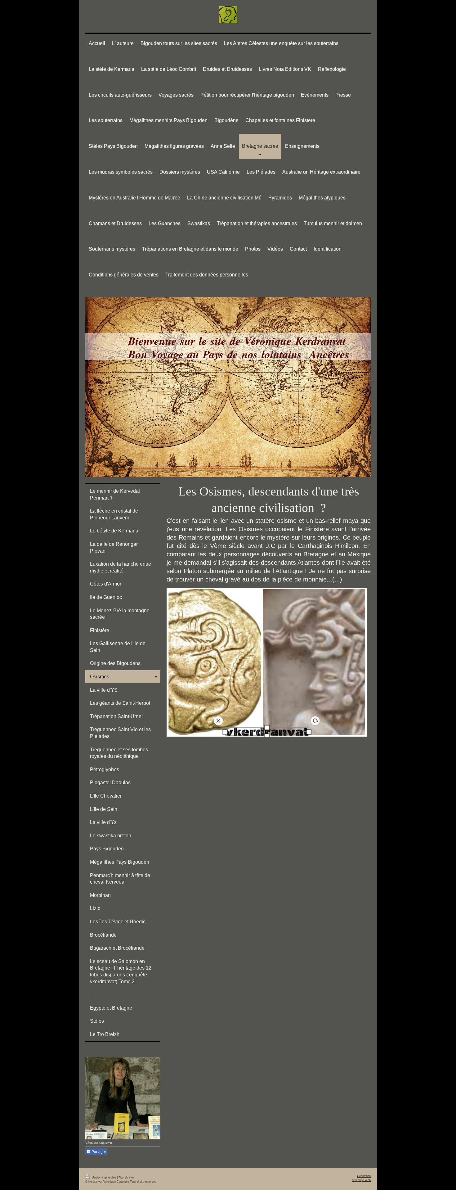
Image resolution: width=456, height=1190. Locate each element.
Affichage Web (361, 1180)
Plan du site (126, 1177)
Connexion (364, 1176)
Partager (98, 1152)
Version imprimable (104, 1177)
